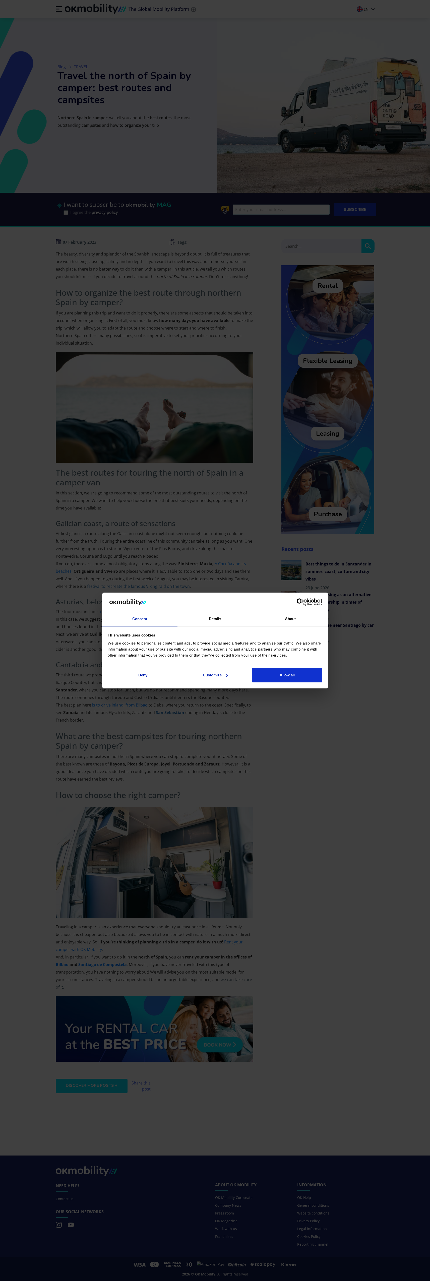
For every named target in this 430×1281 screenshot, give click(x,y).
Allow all (287, 675)
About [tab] (290, 619)
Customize (212, 675)
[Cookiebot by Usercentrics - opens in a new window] (300, 602)
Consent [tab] (139, 619)
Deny (142, 675)
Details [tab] (215, 619)
